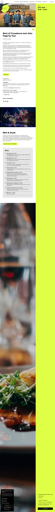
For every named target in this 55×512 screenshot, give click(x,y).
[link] (1, 8)
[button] (4, 101)
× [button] (12, 490)
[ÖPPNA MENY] (53, 1)
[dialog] (7, 500)
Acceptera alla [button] (7, 505)
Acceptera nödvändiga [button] (7, 507)
